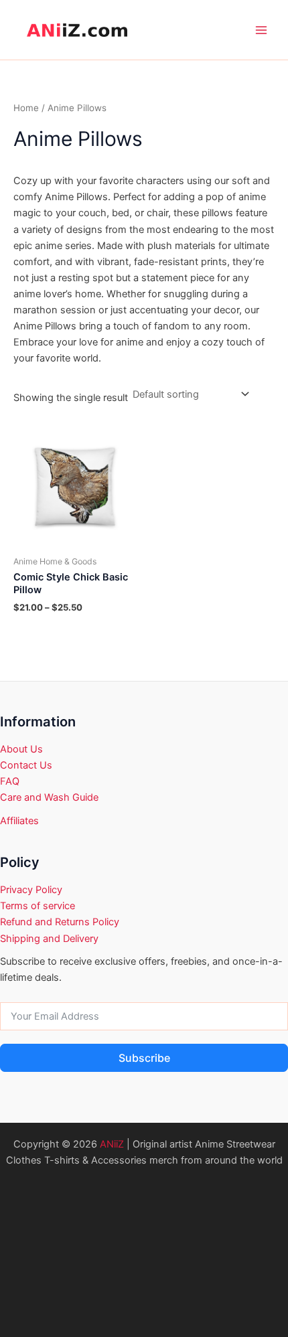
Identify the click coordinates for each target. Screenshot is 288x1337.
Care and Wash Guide (49, 797)
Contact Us (26, 765)
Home (26, 107)
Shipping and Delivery (49, 939)
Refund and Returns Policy (59, 922)
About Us (21, 749)
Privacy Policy (31, 890)
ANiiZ (112, 1144)
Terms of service (37, 906)
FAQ (9, 781)
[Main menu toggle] (261, 30)
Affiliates (19, 821)
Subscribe (144, 1058)
